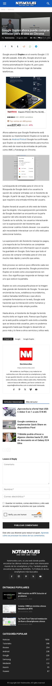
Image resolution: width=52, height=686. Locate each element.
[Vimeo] (31, 389)
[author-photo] (26, 360)
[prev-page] (4, 450)
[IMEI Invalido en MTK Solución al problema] (9, 595)
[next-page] (8, 450)
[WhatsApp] (30, 46)
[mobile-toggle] (4, 3)
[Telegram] (36, 46)
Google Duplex (28, 339)
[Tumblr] (17, 46)
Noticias (11, 9)
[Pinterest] (20, 389)
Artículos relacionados (13, 402)
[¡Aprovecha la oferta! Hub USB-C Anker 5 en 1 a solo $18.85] (9, 411)
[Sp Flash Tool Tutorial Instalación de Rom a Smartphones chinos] (9, 621)
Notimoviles (9, 38)
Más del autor (32, 402)
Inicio (3, 9)
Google (17, 339)
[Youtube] (37, 389)
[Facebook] (5, 46)
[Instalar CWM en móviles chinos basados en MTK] (9, 609)
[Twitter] (11, 46)
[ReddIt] (23, 46)
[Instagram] (18, 576)
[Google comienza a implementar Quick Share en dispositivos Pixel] (9, 424)
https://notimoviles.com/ (26, 368)
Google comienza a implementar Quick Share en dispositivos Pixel (31, 424)
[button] (48, 3)
